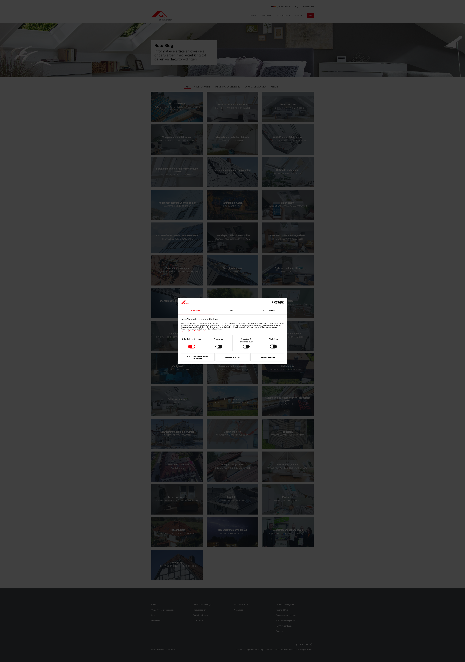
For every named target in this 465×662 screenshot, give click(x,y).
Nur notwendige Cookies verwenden (197, 357)
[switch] (218, 346)
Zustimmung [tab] (196, 311)
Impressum (184, 331)
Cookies (207, 331)
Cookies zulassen (267, 357)
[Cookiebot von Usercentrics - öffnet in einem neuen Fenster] (273, 302)
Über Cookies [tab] (269, 311)
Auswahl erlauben (232, 357)
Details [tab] (232, 311)
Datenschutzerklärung (196, 331)
